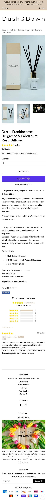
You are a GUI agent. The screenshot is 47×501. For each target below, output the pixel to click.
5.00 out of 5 (29, 303)
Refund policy (23, 391)
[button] (7, 145)
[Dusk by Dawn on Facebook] (21, 405)
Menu (6, 8)
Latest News (23, 413)
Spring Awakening (23, 417)
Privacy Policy (23, 382)
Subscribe (39, 481)
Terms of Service (23, 385)
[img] (7, 333)
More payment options (23, 184)
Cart (43, 8)
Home (4, 30)
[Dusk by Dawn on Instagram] (26, 405)
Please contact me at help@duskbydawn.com (23, 379)
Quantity (5, 159)
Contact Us (23, 394)
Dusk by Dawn (26, 488)
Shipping (15, 153)
